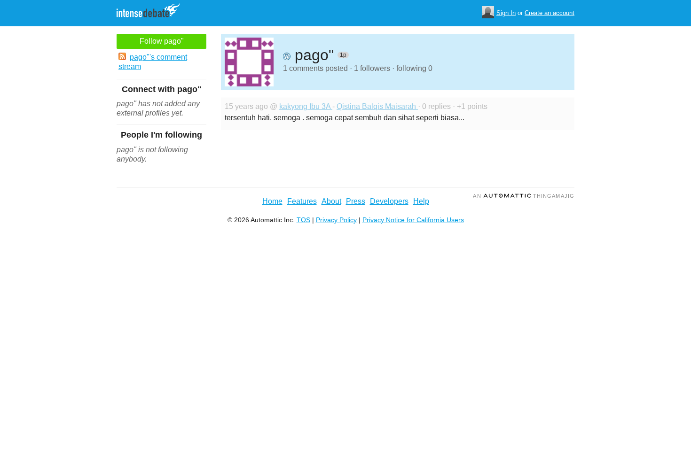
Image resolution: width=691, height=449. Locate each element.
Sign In (506, 12)
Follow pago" (162, 41)
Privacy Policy (336, 220)
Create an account (549, 12)
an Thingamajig (523, 196)
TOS (303, 220)
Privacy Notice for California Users (413, 220)
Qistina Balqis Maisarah (377, 106)
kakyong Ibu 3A (305, 106)
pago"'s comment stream (152, 61)
